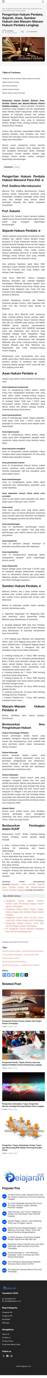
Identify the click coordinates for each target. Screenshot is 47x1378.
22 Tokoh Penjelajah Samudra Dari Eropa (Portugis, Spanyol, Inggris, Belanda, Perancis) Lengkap (25, 1205)
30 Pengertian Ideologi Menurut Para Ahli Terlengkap (25, 1270)
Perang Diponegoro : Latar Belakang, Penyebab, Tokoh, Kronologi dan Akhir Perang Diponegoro (23, 1255)
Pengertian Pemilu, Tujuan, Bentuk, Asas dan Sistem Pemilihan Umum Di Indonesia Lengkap (22, 1063)
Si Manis (10, 31)
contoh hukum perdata (11, 951)
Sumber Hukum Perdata (10, 89)
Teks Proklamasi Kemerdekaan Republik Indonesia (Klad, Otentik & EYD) (24, 1263)
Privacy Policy (7, 1341)
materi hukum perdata (11, 965)
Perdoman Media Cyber (11, 1344)
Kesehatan (6, 1319)
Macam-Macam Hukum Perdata (13, 93)
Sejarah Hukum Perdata (10, 82)
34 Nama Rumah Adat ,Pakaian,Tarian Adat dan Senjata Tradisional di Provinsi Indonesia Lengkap (26, 1197)
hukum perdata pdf (31, 955)
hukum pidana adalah (11, 958)
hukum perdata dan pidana (32, 951)
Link (28, 31)
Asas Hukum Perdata (9, 86)
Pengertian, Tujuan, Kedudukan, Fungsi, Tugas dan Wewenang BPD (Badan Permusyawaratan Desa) (22, 1147)
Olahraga (5, 1323)
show (17, 167)
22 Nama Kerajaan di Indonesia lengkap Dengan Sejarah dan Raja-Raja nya (24, 1238)
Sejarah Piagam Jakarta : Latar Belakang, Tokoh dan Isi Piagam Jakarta (25, 1222)
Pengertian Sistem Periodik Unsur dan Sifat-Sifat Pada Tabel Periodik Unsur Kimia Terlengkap (26, 1246)
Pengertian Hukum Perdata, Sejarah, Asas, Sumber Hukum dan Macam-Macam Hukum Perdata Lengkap (23, 887)
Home (4, 8)
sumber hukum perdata (30, 965)
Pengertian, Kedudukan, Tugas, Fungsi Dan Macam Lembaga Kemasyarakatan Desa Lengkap (23, 1105)
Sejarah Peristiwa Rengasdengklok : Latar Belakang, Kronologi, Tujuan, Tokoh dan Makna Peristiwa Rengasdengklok (25, 1230)
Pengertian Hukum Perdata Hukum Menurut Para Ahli (21, 78)
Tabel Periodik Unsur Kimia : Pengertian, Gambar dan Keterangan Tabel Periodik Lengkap (24, 1214)
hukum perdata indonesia (12, 955)
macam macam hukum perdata (14, 962)
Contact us (6, 1337)
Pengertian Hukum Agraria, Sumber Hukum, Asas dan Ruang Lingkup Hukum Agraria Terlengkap (25, 903)
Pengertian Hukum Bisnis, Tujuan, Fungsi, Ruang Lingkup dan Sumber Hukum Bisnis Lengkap (25, 912)
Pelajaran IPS (7, 1316)
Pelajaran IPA (7, 1312)
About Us (5, 1334)
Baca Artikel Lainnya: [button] (12, 896)
